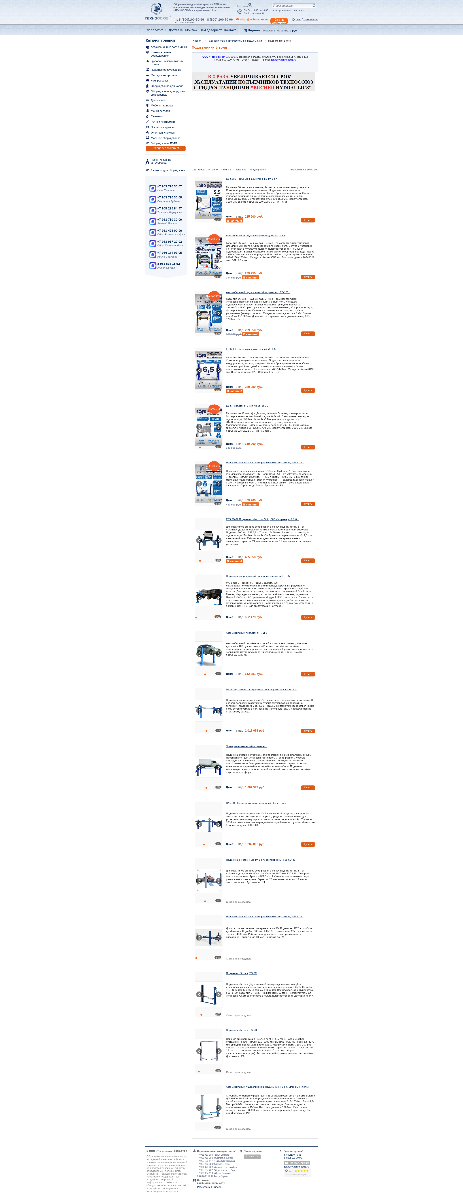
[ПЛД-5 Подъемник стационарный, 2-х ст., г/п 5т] (208, 653)
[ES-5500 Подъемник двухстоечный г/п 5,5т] (208, 199)
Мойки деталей (160, 110)
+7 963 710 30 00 (169, 219)
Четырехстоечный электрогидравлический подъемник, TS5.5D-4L (265, 462)
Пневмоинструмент (163, 127)
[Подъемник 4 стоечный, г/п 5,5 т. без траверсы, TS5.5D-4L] (208, 880)
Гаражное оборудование (166, 69)
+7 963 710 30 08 (169, 197)
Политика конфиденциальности (211, 1181)
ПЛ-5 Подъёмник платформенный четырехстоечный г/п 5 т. (261, 689)
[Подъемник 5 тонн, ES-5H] (208, 1051)
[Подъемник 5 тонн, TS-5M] (208, 994)
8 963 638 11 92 (168, 263)
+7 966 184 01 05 (169, 252)
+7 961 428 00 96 (169, 230)
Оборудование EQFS (164, 143)
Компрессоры (159, 80)
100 (316, 169)
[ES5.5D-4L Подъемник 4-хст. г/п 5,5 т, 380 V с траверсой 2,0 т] (208, 540)
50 (311, 169)
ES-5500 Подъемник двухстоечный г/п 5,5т (251, 178)
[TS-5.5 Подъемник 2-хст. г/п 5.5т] (208, 1107)
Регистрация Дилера (209, 1186)
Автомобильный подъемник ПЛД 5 (246, 632)
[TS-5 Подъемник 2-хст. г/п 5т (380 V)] (208, 256)
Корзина (254, 30)
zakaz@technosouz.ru (296, 1166)
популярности (258, 169)
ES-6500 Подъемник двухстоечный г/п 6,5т (251, 349)
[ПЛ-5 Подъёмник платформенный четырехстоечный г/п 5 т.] (208, 710)
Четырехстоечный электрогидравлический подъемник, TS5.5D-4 (264, 916)
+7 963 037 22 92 (169, 241)
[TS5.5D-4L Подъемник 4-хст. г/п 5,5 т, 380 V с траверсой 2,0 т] (208, 483)
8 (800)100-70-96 (191, 19)
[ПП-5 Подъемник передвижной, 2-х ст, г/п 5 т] (208, 597)
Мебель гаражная (162, 105)
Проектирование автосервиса (161, 161)
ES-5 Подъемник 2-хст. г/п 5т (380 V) (247, 405)
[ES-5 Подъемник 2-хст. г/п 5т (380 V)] (208, 426)
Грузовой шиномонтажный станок (167, 62)
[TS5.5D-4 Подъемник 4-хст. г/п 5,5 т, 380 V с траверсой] (208, 937)
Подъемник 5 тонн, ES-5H (241, 1030)
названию (241, 169)
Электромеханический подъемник (246, 746)
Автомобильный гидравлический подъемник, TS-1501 (258, 292)
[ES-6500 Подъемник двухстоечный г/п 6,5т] (208, 370)
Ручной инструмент (163, 121)
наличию (226, 169)
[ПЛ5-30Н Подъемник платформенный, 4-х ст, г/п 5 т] (208, 824)
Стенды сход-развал (164, 75)
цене (215, 169)
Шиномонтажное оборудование (161, 54)
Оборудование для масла (167, 85)
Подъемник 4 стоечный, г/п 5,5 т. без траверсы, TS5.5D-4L (260, 859)
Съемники (157, 116)
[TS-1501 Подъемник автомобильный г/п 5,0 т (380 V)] (208, 313)
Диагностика (158, 100)
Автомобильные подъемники (169, 46)
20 (308, 169)
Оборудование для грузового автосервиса (169, 93)
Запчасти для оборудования (168, 170)
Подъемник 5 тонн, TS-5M (241, 973)
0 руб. (294, 30)
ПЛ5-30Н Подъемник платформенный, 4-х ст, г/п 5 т (257, 803)
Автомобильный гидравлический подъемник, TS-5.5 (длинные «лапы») (268, 1086)
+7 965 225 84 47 (169, 208)
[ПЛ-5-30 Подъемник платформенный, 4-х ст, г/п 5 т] (208, 767)
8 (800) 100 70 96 (220, 19)
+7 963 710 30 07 (169, 186)
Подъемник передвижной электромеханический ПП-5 (258, 576)
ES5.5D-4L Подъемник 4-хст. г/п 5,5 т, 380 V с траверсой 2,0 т (262, 519)
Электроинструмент (163, 132)
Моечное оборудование (165, 138)
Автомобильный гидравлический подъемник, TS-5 (256, 235)
